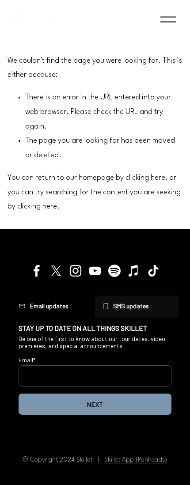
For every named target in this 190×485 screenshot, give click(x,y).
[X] (56, 271)
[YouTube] (95, 271)
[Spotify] (114, 271)
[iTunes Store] (134, 271)
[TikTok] (153, 271)
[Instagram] (75, 271)
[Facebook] (36, 271)
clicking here (145, 178)
